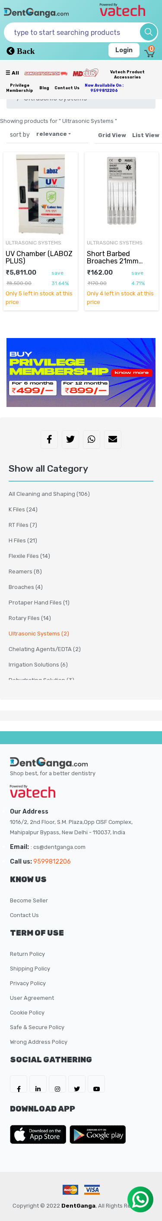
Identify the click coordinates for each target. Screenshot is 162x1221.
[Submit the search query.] (148, 32)
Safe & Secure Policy (37, 1027)
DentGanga (78, 1205)
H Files (23, 540)
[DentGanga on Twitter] (77, 1084)
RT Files (23, 525)
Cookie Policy (27, 1012)
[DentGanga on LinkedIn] (38, 1084)
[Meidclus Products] (85, 72)
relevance (51, 134)
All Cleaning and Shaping (49, 494)
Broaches (26, 587)
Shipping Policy (30, 968)
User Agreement (32, 998)
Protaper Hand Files (39, 602)
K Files (23, 509)
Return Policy (27, 954)
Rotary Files (30, 618)
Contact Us (66, 88)
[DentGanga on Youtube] (96, 1084)
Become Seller (29, 900)
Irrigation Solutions (38, 664)
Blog (44, 88)
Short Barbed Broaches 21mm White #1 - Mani (113, 261)
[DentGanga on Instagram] (57, 1084)
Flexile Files (29, 556)
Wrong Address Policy (38, 1042)
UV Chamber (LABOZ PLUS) (39, 257)
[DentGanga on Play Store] (98, 1134)
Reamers (25, 571)
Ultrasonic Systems (39, 633)
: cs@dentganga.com (58, 847)
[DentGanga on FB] (18, 1084)
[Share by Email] (112, 440)
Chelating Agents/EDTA (45, 649)
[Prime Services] (45, 73)
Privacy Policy (28, 983)
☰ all (12, 73)
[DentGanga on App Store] (40, 1134)
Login (124, 50)
